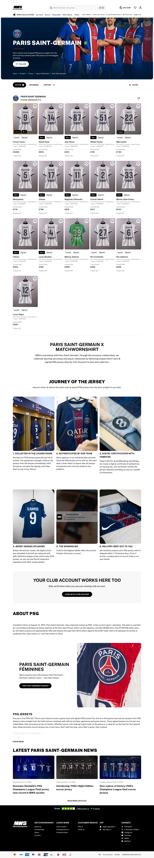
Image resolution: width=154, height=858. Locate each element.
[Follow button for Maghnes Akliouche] (86, 164)
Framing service (62, 829)
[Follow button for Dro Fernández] (112, 221)
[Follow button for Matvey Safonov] (86, 221)
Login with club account (77, 594)
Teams (76, 15)
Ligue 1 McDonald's (42, 73)
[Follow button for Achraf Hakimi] (112, 164)
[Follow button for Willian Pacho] (112, 106)
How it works (61, 827)
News (37, 832)
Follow (22, 64)
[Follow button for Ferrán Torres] (35, 106)
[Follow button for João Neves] (86, 106)
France (30, 73)
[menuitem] (124, 7)
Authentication (62, 832)
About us (38, 827)
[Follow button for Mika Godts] (138, 106)
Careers (38, 835)
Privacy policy (107, 854)
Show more (18, 742)
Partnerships (39, 829)
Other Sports (67, 15)
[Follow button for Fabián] (35, 221)
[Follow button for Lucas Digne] (35, 279)
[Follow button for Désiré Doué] (61, 106)
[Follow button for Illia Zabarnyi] (138, 221)
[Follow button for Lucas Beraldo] (61, 221)
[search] (77, 7)
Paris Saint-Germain (59, 73)
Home (15, 73)
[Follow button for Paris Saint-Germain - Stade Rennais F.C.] (138, 98)
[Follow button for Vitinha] (61, 164)
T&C (99, 854)
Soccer (47, 15)
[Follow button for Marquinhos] (35, 164)
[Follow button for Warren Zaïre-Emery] (138, 164)
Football (23, 73)
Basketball (56, 15)
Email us (81, 829)
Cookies (117, 854)
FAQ (79, 827)
